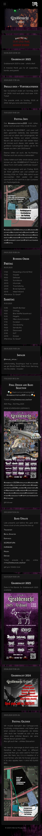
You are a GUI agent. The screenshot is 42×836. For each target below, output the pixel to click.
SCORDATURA (9, 543)
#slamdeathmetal (13, 235)
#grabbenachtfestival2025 (17, 123)
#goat (21, 235)
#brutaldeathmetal (16, 232)
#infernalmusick (22, 230)
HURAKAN (8, 547)
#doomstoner (28, 232)
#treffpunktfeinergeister (29, 495)
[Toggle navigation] (5, 4)
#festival (10, 243)
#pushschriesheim (24, 237)
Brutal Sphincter (10, 534)
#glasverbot (20, 488)
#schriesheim (14, 237)
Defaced (6, 556)
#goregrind (32, 230)
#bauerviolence (28, 235)
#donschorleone (19, 493)
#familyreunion (9, 493)
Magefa (6, 551)
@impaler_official (10, 359)
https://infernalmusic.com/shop (21, 399)
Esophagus (7, 538)
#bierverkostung (11, 490)
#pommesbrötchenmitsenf (15, 240)
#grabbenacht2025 (10, 230)
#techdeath (27, 485)
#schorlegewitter (15, 495)
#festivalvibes (8, 498)
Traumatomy (8, 530)
